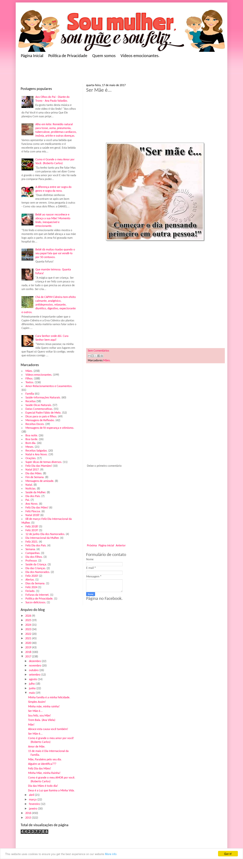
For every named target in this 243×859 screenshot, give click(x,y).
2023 (28, 629)
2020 (28, 643)
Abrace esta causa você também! (48, 729)
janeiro (33, 808)
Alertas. (30, 579)
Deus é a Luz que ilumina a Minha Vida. (51, 790)
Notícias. (30, 488)
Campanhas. (32, 553)
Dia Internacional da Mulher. (42, 538)
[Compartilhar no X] (95, 355)
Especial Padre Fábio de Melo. (43, 412)
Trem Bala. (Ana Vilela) (41, 720)
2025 (28, 620)
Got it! (228, 854)
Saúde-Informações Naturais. (43, 397)
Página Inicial (32, 56)
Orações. (30, 458)
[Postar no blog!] (92, 355)
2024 (28, 625)
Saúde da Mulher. (35, 492)
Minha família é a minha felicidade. (49, 697)
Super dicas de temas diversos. (43, 462)
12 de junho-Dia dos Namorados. (45, 534)
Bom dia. (30, 443)
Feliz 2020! (31, 576)
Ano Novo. (31, 503)
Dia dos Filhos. (34, 557)
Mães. (29, 371)
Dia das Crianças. (35, 568)
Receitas (30, 401)
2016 (28, 813)
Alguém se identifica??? (42, 764)
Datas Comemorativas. (39, 409)
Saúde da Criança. (36, 564)
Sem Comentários (98, 350)
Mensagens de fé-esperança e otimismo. (49, 428)
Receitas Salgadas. (36, 450)
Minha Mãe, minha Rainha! (44, 773)
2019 (28, 647)
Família (29, 393)
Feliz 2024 (31, 587)
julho (32, 683)
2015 (28, 817)
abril (32, 795)
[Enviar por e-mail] (89, 355)
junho (32, 688)
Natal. (29, 484)
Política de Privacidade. (39, 598)
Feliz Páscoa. (33, 511)
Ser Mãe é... (35, 711)
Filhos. (29, 378)
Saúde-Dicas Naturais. (38, 405)
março (33, 799)
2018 (28, 652)
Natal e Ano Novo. (36, 454)
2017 (28, 656)
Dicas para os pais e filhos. (41, 416)
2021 (28, 638)
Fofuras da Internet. (37, 595)
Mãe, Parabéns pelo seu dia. (45, 759)
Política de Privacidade (67, 56)
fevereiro (35, 804)
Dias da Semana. (35, 583)
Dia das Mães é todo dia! (43, 786)
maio (32, 693)
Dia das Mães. (33, 473)
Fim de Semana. (34, 477)
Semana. (30, 549)
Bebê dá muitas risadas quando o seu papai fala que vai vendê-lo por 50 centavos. (55, 253)
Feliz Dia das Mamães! (38, 466)
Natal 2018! (32, 515)
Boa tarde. (31, 439)
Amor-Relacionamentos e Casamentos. (48, 386)
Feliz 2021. (31, 541)
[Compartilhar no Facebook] (98, 355)
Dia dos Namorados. (37, 572)
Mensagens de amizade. (39, 481)
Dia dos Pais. (33, 496)
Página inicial (106, 545)
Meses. (29, 447)
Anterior (121, 545)
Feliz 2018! (31, 526)
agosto (33, 679)
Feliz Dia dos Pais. (36, 545)
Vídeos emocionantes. (140, 56)
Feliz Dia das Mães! (36, 507)
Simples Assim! (37, 702)
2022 (28, 634)
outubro (34, 670)
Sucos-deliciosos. (35, 602)
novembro (35, 665)
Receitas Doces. (35, 424)
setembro (35, 674)
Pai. (27, 500)
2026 (28, 615)
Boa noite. (31, 435)
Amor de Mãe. (36, 746)
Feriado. (30, 591)
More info (111, 854)
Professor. (31, 560)
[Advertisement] (85, 72)
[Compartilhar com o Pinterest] (101, 355)
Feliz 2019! (31, 530)
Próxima (92, 545)
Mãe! (31, 724)
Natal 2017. (32, 469)
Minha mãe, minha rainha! (44, 706)
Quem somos (104, 56)
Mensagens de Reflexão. (40, 420)
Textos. (29, 382)
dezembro (35, 661)
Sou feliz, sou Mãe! (39, 715)
